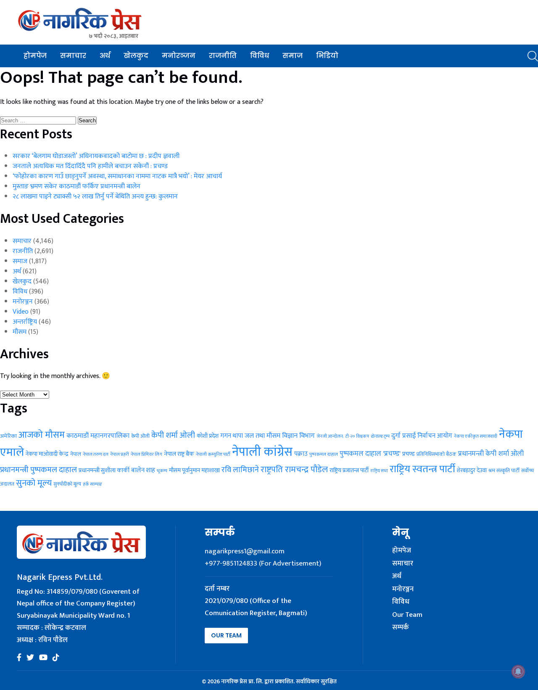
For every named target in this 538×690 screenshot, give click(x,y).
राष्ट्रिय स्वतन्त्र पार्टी (422, 469)
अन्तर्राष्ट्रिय (25, 322)
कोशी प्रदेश (208, 436)
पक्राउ (301, 454)
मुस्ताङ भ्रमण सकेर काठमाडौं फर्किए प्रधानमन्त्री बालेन (76, 186)
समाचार (73, 56)
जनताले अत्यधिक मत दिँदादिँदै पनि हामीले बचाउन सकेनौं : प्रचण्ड (90, 166)
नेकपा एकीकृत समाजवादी (475, 436)
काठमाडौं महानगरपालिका (97, 435)
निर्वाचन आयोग (434, 436)
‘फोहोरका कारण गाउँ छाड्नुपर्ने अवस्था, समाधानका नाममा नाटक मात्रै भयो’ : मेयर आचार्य (117, 176)
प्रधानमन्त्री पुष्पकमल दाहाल (38, 469)
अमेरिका (8, 436)
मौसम (19, 332)
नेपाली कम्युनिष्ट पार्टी (213, 454)
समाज (292, 56)
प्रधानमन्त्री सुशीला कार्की (104, 470)
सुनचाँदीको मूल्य (67, 484)
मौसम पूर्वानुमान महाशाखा (194, 470)
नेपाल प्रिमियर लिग (146, 454)
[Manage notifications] (518, 671)
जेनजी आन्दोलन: (330, 436)
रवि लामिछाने (240, 469)
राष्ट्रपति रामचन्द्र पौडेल (294, 470)
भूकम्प (162, 471)
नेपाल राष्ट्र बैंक (179, 454)
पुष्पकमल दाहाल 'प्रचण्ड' (370, 454)
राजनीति (223, 56)
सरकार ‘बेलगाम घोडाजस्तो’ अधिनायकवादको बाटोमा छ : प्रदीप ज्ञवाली (96, 156)
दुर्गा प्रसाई (403, 435)
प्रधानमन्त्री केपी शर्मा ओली (491, 454)
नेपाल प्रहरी (119, 454)
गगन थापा (231, 436)
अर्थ (105, 56)
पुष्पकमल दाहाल (323, 454)
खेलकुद (136, 56)
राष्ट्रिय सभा (379, 471)
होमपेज (35, 56)
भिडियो (327, 56)
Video (21, 311)
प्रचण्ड (408, 454)
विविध (259, 56)
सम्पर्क (400, 627)
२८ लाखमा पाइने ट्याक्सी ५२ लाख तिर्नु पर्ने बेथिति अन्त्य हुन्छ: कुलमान (95, 196)
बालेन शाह (143, 470)
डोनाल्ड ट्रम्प (380, 436)
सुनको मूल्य (34, 483)
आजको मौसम (41, 435)
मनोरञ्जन (178, 56)
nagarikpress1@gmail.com (245, 551)
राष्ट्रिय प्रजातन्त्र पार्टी (349, 470)
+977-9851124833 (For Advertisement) (263, 563)
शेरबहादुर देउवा (472, 470)
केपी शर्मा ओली (173, 435)
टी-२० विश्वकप (357, 436)
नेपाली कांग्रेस (262, 452)
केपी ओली (140, 436)
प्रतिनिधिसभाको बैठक (436, 454)
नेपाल (75, 454)
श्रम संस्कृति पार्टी (504, 470)
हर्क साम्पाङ (92, 484)
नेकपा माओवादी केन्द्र (47, 454)
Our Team (226, 635)
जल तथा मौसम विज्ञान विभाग (280, 435)
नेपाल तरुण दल (95, 454)
